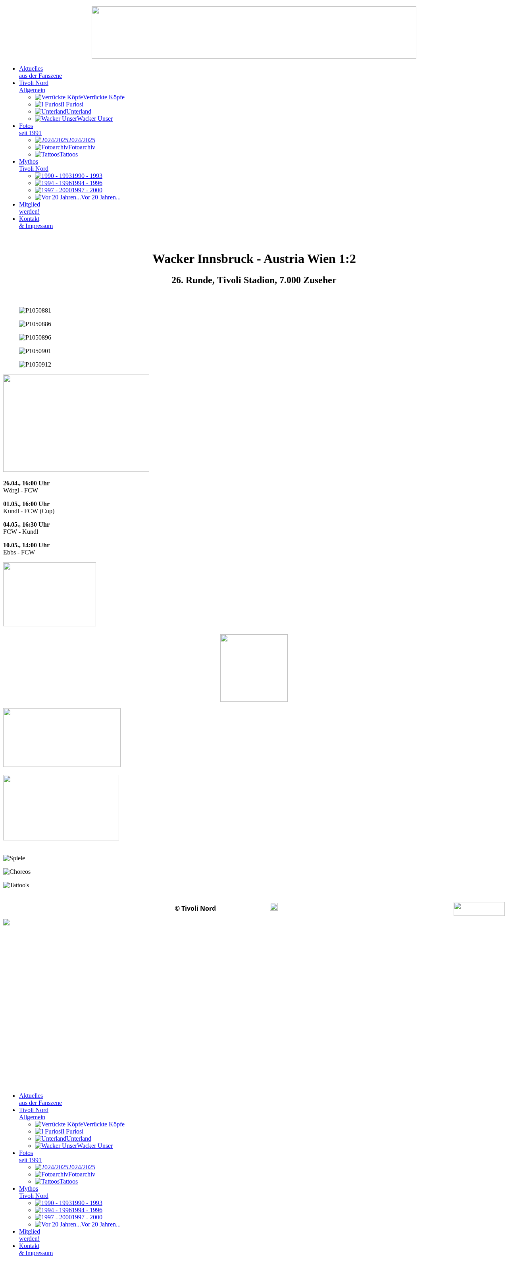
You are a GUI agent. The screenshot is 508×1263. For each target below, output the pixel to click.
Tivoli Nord (33, 86)
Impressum (244, 908)
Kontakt (36, 222)
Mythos (33, 165)
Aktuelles (40, 72)
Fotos (30, 129)
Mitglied (29, 208)
